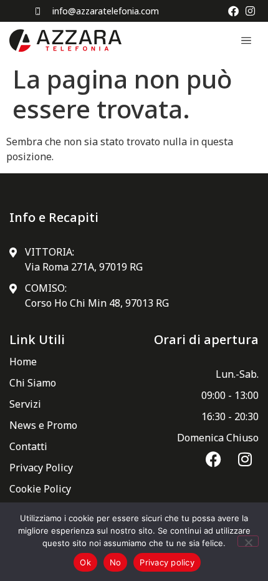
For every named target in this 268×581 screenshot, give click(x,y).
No (116, 562)
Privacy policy (167, 562)
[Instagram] (250, 10)
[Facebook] (233, 10)
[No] (248, 541)
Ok (85, 562)
